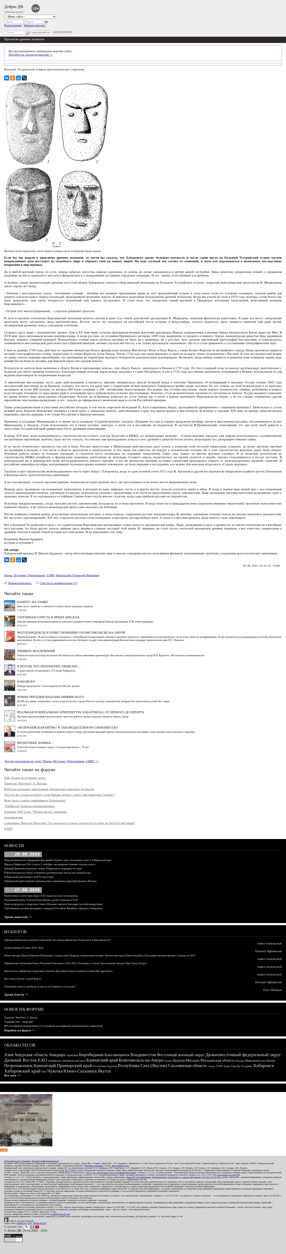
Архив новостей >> (18, 917)
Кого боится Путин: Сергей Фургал (22, 978)
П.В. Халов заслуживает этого (24, 777)
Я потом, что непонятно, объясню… (49, 666)
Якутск (104, 1071)
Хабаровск (263, 1065)
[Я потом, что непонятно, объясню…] (9, 674)
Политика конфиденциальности (45, 1161)
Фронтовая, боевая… (35, 742)
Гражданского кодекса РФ (228, 1175)
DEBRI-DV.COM (24, 1223)
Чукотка (55, 1071)
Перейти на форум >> (20, 1030)
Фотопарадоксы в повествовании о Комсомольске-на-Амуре (71, 632)
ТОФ (219, 1066)
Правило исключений (36, 651)
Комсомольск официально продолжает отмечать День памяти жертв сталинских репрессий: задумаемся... (59, 971)
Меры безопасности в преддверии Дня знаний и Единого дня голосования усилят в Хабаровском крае (57, 860)
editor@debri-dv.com (120, 1166)
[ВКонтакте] (6, 77)
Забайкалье (54, 1060)
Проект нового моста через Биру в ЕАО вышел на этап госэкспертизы (41, 895)
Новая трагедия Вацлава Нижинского (50, 697)
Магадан (193, 1060)
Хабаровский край (22, 1071)
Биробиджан (91, 1054)
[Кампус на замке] (9, 610)
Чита (43, 1071)
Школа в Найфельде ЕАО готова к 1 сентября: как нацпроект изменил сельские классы (49, 864)
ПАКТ (8, 828)
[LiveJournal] (24, 77)
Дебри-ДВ (13, 6)
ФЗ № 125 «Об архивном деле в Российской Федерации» (111, 1172)
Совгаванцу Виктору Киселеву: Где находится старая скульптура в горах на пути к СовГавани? (69, 823)
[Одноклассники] (12, 77)
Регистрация (12, 25)
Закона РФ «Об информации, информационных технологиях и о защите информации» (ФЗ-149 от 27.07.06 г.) (174, 1177)
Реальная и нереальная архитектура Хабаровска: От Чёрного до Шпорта (80, 712)
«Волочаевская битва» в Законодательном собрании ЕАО (67, 727)
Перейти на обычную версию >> (31, 54)
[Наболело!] (9, 689)
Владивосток (143, 1054)
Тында (226, 1066)
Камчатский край (102, 1060)
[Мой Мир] (18, 77)
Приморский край (74, 1065)
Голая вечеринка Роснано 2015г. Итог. (24, 947)
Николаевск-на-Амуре (260, 1060)
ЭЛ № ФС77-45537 (67, 1170)
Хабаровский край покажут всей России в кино (29, 876)
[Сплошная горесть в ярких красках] (9, 625)
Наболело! (26, 681)
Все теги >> (12, 1075)
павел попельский (270, 943)
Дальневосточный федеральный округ (243, 1054)
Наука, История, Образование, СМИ (29, 575)
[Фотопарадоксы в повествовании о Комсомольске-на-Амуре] (9, 640)
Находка (239, 1060)
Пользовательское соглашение (17, 1161)
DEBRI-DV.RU (39, 1223)
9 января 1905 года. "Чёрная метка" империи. (35, 811)
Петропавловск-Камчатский (30, 1065)
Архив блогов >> (16, 994)
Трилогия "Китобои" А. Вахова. (25, 783)
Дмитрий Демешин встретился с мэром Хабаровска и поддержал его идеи (43, 868)
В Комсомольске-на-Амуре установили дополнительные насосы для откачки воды (47, 872)
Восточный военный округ (181, 1054)
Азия (8, 1054)
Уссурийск (246, 1066)
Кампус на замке (32, 602)
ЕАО (42, 1060)
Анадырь (57, 1054)
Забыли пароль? (34, 25)
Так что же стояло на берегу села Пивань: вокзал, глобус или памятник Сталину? (59, 794)
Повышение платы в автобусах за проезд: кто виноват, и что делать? (40, 986)
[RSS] (4, 1150)
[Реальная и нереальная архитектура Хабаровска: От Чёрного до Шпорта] (9, 720)
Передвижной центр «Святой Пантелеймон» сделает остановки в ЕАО (41, 900)
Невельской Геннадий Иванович (77, 575)
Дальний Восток (20, 1060)
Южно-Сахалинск (80, 1071)
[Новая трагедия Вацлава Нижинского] (9, 705)
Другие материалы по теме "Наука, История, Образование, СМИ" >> (51, 761)
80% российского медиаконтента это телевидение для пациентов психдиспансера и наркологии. (53, 1025)
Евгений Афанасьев (268, 951)
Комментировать (20, 583)
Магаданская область (217, 1060)
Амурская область (31, 1054)
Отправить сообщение (93, 1166)
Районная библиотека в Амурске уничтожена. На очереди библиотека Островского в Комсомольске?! (57, 940)
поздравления (13, 817)
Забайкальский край (73, 1060)
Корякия (168, 1060)
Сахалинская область (187, 1065)
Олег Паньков (272, 990)
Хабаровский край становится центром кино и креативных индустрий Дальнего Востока (50, 881)
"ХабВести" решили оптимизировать (29, 806)
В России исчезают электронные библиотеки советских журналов (49, 789)
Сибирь (211, 1066)
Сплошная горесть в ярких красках (48, 617)
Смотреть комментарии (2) (58, 583)
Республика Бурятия (105, 1066)
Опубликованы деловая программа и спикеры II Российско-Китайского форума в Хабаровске (53, 908)
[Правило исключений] (9, 659)
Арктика (72, 1055)
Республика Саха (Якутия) (142, 1065)
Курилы (179, 1060)
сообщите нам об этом (60, 1214)
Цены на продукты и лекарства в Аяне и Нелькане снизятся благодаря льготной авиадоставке (53, 904)
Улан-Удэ (235, 1066)
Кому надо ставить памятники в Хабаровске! (35, 800)
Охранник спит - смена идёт (18, 1021)
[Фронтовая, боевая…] (9, 751)
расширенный (62, 31)
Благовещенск (117, 1054)
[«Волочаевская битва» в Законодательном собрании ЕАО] (9, 735)
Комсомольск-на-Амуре (141, 1060)
